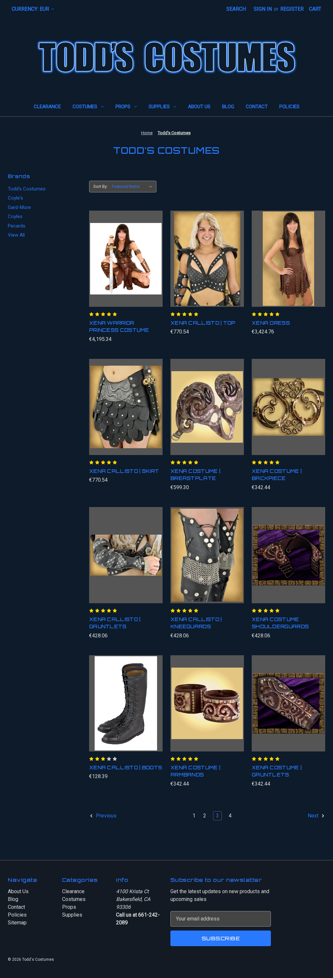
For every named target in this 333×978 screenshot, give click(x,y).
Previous (105, 816)
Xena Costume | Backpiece (276, 475)
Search (236, 9)
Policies (289, 107)
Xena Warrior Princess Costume (119, 326)
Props (122, 107)
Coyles (15, 216)
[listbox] (133, 186)
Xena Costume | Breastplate (195, 475)
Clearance (47, 107)
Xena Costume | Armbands (195, 771)
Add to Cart (126, 265)
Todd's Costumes (27, 189)
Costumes (85, 107)
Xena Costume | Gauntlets (276, 771)
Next (314, 816)
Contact (257, 107)
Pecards (16, 226)
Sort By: (100, 186)
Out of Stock (125, 709)
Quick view (123, 252)
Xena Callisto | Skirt (124, 471)
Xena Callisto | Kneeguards (196, 623)
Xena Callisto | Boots (125, 767)
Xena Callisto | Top (202, 323)
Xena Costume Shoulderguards (280, 623)
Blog (228, 107)
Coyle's (15, 198)
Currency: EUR (31, 9)
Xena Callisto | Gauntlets (114, 623)
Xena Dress (271, 323)
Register (292, 9)
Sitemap (17, 922)
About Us (199, 107)
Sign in (263, 9)
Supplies (159, 107)
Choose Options (207, 561)
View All (16, 235)
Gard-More (19, 207)
